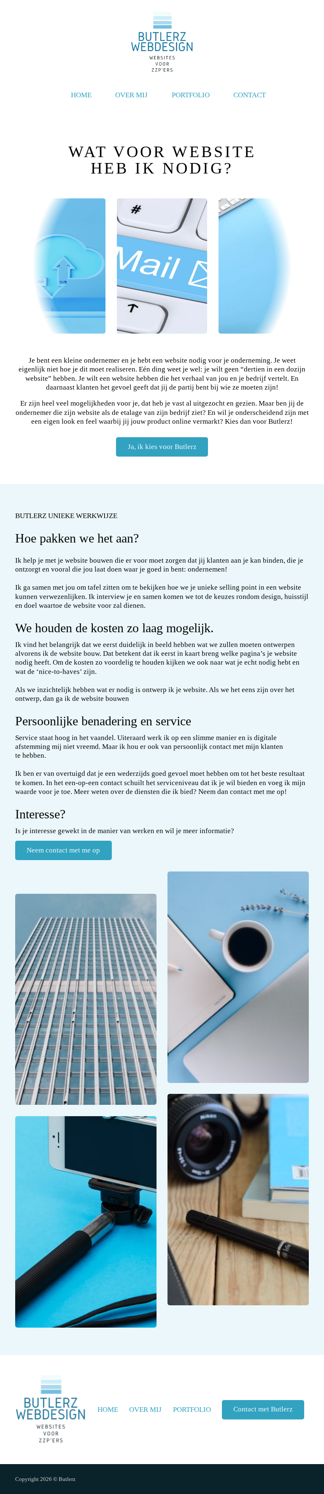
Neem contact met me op (63, 850)
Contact (249, 95)
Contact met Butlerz (263, 1409)
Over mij (131, 95)
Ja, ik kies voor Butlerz (162, 447)
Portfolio (191, 95)
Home (81, 95)
